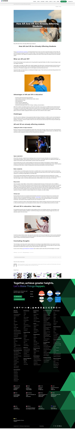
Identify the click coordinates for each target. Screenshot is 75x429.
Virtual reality (38, 197)
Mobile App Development (26, 252)
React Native (15, 341)
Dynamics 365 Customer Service (47, 326)
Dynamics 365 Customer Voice (47, 337)
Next (60, 6)
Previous (57, 6)
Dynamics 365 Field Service (46, 330)
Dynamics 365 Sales (47, 322)
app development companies (22, 51)
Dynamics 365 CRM (46, 314)
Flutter (15, 339)
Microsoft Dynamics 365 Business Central (47, 328)
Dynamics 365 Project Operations (47, 332)
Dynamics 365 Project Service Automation (47, 335)
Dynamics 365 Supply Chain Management (47, 318)
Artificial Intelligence (47, 338)
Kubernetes (35, 341)
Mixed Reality (46, 340)
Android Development (17, 314)
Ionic (14, 342)
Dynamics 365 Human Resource (47, 316)
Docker (35, 340)
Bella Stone (15, 252)
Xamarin (15, 343)
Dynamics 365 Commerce (46, 321)
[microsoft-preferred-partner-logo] (58, 296)
